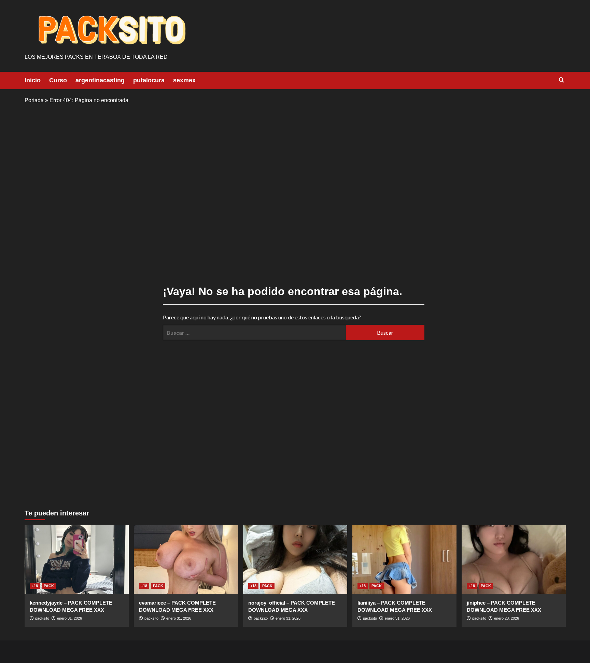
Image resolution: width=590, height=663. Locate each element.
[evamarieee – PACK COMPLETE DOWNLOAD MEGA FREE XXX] (186, 559)
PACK (49, 586)
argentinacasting (100, 80)
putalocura (149, 80)
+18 (35, 586)
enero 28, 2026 (506, 618)
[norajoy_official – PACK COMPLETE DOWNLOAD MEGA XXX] (295, 559)
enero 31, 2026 (69, 618)
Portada (34, 100)
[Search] (561, 80)
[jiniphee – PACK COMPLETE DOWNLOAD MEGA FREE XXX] (514, 559)
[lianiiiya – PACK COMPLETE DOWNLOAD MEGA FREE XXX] (404, 559)
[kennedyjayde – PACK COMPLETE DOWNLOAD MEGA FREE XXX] (77, 559)
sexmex (184, 80)
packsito (42, 618)
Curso (58, 80)
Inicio (33, 80)
